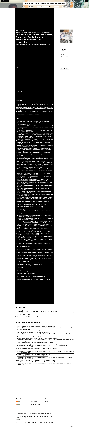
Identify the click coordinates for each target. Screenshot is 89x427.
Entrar (87, 0)
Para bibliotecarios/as (35, 404)
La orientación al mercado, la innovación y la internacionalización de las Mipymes (33, 349)
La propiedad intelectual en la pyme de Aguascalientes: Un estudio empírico (32, 355)
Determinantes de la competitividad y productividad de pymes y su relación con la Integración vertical (37, 311)
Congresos (56, 6)
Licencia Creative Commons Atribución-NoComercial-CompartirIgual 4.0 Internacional (34, 422)
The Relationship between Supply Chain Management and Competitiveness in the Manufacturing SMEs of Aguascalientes (42, 344)
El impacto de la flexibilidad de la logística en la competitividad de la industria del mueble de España (37, 338)
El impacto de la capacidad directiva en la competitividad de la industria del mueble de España (36, 326)
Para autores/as (34, 403)
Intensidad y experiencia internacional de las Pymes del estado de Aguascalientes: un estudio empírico (38, 361)
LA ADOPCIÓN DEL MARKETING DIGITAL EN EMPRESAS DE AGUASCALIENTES (33, 332)
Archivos (31, 6)
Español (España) (48, 403)
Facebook (65, 6)
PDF (17, 67)
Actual (23, 6)
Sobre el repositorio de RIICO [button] (43, 6)
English (46, 401)
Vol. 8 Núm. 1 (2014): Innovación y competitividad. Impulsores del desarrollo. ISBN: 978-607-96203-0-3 (33, 32)
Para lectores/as (34, 401)
